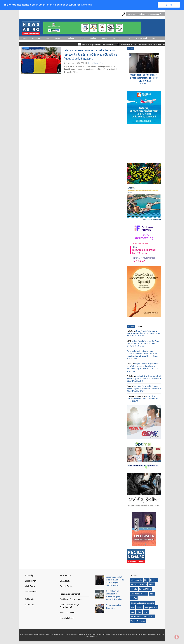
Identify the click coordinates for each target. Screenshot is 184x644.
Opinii (82, 38)
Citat (146, 580)
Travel (146, 612)
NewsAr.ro (94, 636)
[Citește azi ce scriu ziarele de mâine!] (31, 33)
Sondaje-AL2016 (151, 607)
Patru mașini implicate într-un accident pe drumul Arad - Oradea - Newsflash (142, 352)
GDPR (154, 38)
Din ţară (58, 38)
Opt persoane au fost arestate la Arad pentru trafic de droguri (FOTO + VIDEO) (128, 44)
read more (143, 83)
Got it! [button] (169, 5)
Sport (48, 38)
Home (24, 38)
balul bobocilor (136, 580)
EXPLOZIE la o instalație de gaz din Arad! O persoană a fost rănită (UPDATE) (142, 398)
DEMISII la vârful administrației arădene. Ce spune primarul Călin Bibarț (114, 595)
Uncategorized (148, 616)
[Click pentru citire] (64, 44)
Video (128, 38)
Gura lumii (117, 38)
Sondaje (93, 38)
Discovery (143, 584)
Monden (144, 593)
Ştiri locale (36, 38)
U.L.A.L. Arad (141, 38)
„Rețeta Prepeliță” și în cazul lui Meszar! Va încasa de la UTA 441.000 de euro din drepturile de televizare (144, 333)
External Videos (145, 589)
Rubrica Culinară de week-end (142, 602)
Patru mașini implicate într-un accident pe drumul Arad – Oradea (142, 355)
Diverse (104, 38)
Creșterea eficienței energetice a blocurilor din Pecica (83, 44)
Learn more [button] (86, 5)
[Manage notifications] (177, 637)
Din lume (70, 38)
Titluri (102, 63)
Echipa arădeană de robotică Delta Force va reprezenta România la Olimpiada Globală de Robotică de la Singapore (90, 54)
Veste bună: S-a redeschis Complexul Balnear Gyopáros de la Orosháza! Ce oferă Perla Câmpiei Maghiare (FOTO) (144, 378)
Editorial (134, 589)
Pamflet (134, 598)
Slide (89, 63)
